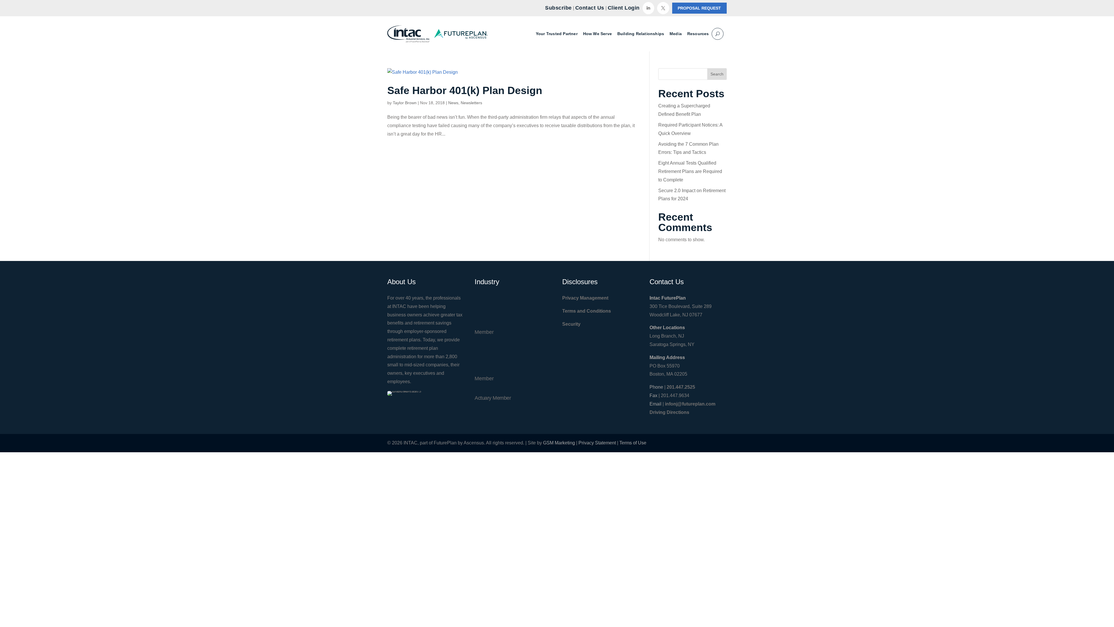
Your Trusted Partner (557, 33)
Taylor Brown (405, 102)
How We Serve (597, 33)
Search (717, 74)
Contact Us (589, 8)
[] (648, 12)
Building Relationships (640, 33)
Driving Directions (669, 412)
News (453, 102)
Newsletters (471, 102)
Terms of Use (632, 442)
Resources (698, 33)
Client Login (624, 8)
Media (676, 33)
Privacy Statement (597, 442)
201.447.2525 (681, 387)
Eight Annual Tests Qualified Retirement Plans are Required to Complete (690, 171)
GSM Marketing (559, 442)
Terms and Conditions (586, 311)
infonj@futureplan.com (690, 403)
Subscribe (558, 8)
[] (663, 12)
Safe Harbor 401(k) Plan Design (464, 90)
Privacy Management (585, 298)
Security (571, 324)
